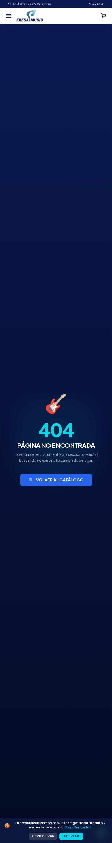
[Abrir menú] (8, 15)
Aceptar (71, 836)
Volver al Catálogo (56, 480)
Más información (78, 827)
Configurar (43, 836)
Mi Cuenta (96, 3)
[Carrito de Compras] (103, 15)
